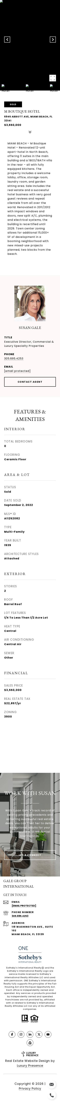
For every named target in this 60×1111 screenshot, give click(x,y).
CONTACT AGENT (30, 382)
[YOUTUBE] (48, 1034)
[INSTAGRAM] (21, 1034)
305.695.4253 (13, 358)
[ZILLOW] (30, 1042)
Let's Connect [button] (30, 855)
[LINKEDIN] (30, 1034)
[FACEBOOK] (12, 1034)
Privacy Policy (30, 1088)
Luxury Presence (30, 1065)
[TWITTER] (39, 1034)
